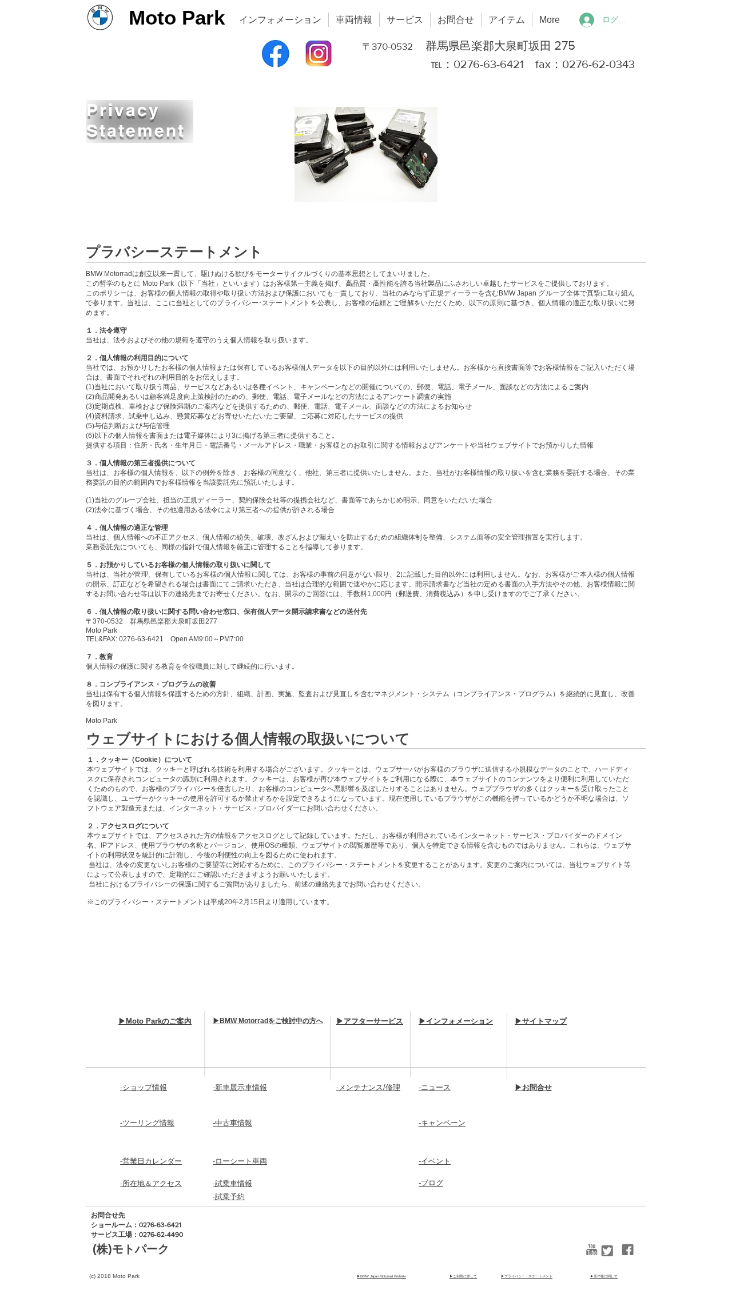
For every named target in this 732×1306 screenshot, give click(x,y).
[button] (280, 20)
